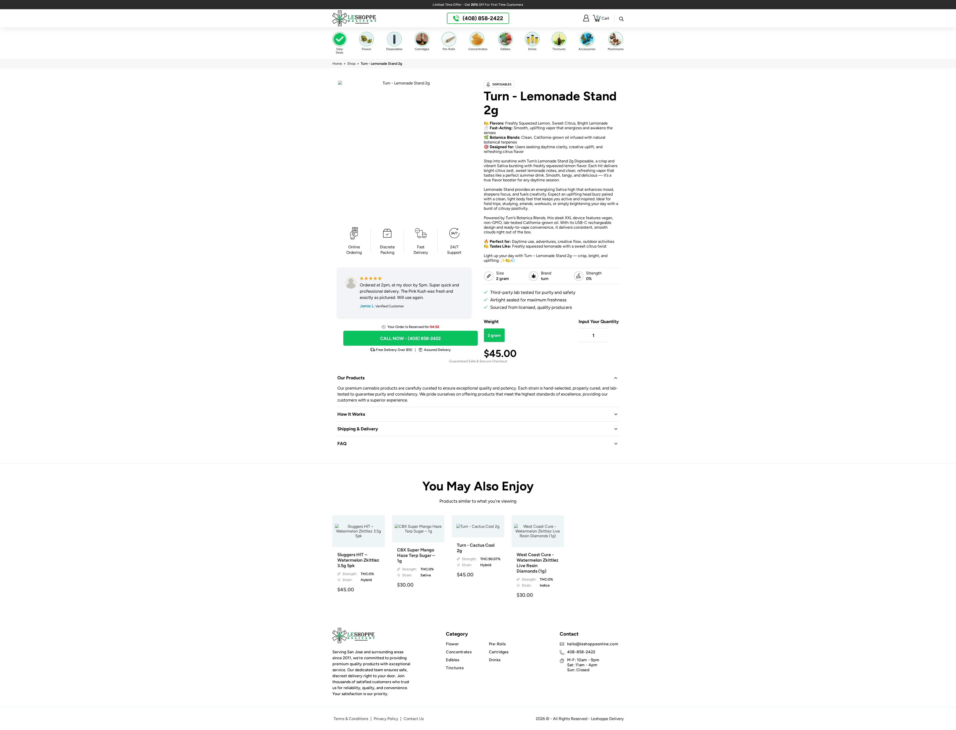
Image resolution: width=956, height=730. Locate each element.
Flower (452, 644)
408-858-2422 (581, 652)
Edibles (452, 660)
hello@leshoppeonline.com (592, 644)
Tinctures (455, 667)
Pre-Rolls (497, 644)
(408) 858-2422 (482, 18)
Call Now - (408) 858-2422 (410, 338)
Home (337, 64)
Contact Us (414, 718)
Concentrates (459, 652)
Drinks (495, 660)
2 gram (494, 335)
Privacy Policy (386, 718)
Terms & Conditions (351, 718)
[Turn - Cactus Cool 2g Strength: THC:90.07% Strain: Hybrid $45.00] (478, 526)
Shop (351, 64)
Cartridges (499, 652)
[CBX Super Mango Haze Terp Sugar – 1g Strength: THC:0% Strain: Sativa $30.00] (418, 528)
